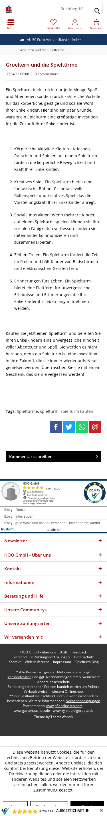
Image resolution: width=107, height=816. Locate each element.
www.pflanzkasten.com (64, 705)
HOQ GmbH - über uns (38, 652)
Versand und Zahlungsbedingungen (41, 657)
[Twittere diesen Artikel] (69, 427)
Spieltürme (27, 411)
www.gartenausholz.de (32, 710)
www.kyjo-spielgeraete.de (73, 710)
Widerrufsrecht (37, 662)
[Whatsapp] (82, 427)
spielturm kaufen (76, 411)
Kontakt (15, 662)
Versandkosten (19, 676)
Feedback (79, 652)
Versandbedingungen (83, 700)
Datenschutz (84, 657)
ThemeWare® (62, 716)
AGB (63, 652)
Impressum (62, 662)
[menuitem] (10, 24)
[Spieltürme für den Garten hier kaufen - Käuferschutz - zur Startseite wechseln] (26, 8)
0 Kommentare (46, 73)
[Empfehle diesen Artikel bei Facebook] (56, 427)
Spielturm (62, 181)
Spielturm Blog (87, 662)
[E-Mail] (95, 427)
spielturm (49, 411)
